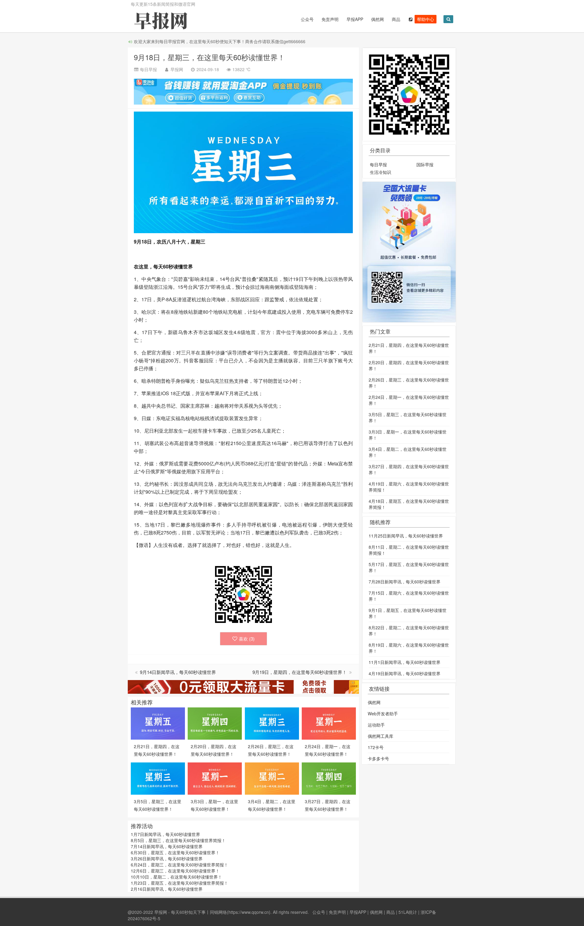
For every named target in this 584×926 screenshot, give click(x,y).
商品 (396, 19)
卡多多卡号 (378, 758)
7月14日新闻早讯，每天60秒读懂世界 (167, 846)
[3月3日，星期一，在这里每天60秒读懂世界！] (215, 778)
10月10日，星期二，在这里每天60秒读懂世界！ (176, 877)
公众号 (307, 19)
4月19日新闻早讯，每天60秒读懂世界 (404, 673)
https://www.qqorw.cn (248, 912)
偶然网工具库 (380, 736)
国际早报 (424, 164)
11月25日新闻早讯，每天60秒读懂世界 (406, 536)
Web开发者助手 (383, 713)
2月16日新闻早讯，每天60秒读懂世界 (167, 889)
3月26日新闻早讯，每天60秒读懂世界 (167, 858)
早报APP (354, 19)
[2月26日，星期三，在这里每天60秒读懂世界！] (272, 723)
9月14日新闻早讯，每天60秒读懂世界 (178, 672)
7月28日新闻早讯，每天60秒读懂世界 (404, 582)
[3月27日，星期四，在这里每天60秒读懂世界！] (329, 778)
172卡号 (376, 747)
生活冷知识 (380, 172)
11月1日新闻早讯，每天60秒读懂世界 (404, 662)
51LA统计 (407, 912)
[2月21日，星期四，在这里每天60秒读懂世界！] (158, 723)
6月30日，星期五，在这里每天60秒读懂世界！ (175, 852)
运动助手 (376, 725)
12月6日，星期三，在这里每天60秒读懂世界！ (175, 871)
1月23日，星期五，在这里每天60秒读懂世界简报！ (179, 883)
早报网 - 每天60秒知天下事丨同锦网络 (190, 912)
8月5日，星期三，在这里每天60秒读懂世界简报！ (178, 840)
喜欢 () (247, 638)
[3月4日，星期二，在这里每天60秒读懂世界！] (272, 778)
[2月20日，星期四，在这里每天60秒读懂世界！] (215, 723)
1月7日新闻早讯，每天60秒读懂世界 (165, 834)
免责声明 (330, 19)
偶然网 (377, 19)
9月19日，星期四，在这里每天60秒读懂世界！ (300, 672)
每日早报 (378, 164)
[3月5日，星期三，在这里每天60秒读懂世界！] (158, 778)
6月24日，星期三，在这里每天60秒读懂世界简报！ (179, 865)
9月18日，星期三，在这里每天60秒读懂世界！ (209, 57)
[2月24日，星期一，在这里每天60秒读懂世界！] (329, 723)
